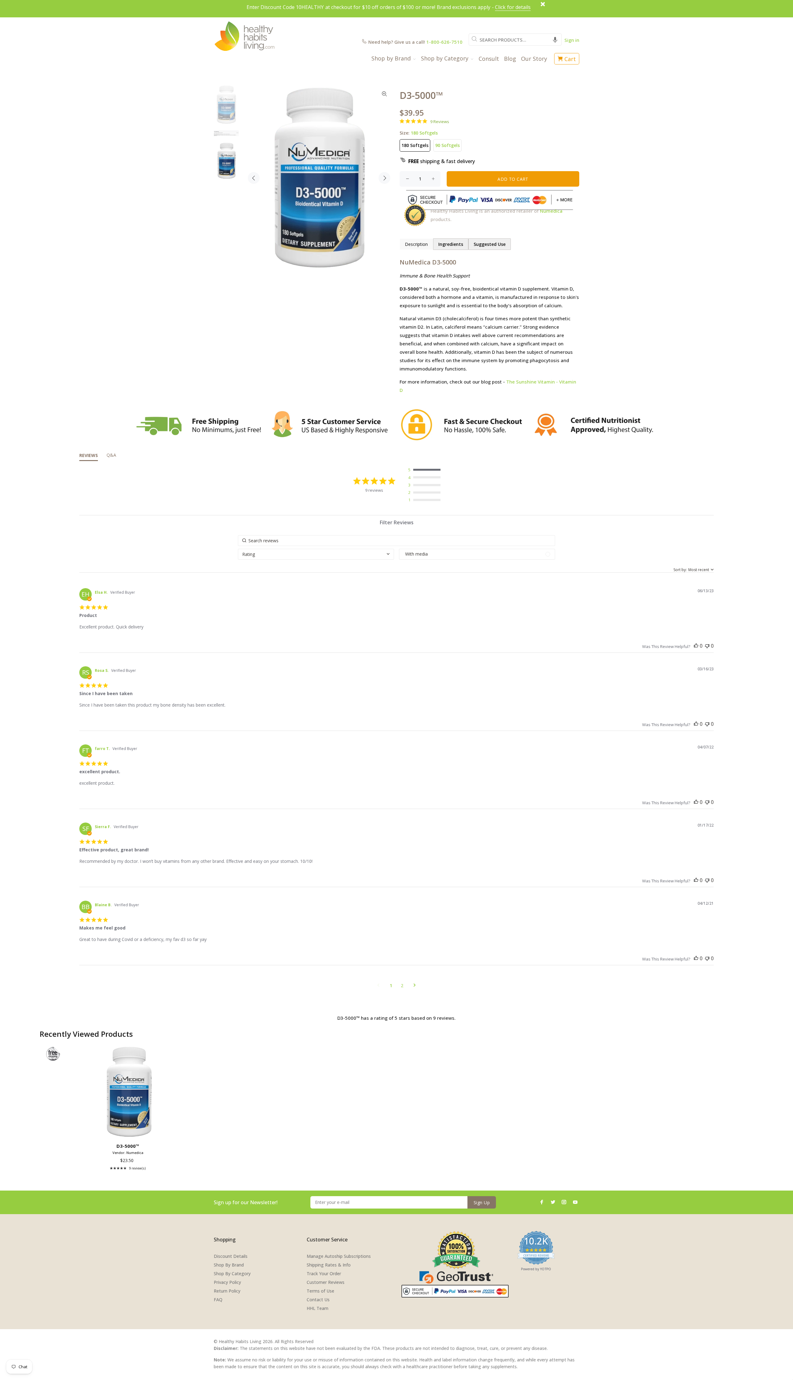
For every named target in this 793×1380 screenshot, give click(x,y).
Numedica (551, 211)
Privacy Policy (227, 1282)
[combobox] (515, 39)
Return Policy (227, 1291)
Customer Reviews (325, 1282)
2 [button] (402, 985)
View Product (129, 1131)
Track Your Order (324, 1273)
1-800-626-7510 (444, 42)
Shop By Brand (229, 1265)
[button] (555, 39)
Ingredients (450, 244)
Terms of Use (320, 1291)
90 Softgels (447, 145)
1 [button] (391, 985)
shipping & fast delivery (441, 161)
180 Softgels (414, 145)
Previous (254, 178)
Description (416, 244)
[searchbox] (396, 540)
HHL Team (317, 1308)
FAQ (218, 1299)
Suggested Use (490, 244)
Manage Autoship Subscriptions (339, 1256)
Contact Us (318, 1299)
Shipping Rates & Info (329, 1265)
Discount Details (231, 1256)
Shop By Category (232, 1273)
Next (384, 178)
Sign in (571, 40)
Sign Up (482, 1202)
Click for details (513, 7)
